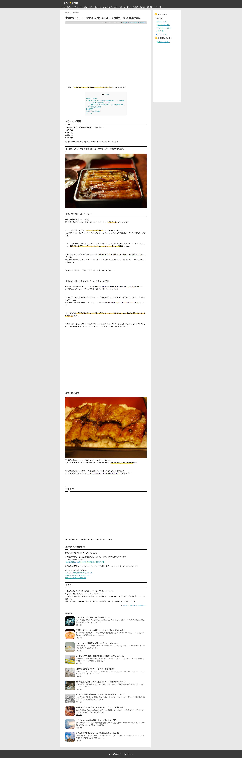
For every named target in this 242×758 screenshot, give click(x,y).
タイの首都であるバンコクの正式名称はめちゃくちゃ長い (98, 733)
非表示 (107, 94)
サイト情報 (157, 7)
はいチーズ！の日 (164, 25)
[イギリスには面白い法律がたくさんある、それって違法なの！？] (70, 712)
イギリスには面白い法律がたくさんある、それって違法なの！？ (100, 707)
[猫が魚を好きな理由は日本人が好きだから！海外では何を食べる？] (70, 687)
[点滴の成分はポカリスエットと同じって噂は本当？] (70, 674)
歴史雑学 (142, 7)
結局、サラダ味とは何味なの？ (75, 578)
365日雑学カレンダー (86, 7)
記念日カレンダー (164, 42)
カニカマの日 (162, 34)
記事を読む (79, 625)
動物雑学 (135, 7)
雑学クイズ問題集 (72, 7)
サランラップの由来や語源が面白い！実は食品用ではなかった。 (100, 656)
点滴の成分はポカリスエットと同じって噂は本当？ (95, 669)
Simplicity (126, 753)
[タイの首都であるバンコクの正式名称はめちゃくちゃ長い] (70, 738)
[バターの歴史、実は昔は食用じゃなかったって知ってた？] (70, 648)
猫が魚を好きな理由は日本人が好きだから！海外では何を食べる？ (101, 682)
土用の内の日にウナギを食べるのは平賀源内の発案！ (106, 105)
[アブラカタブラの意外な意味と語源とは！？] (70, 622)
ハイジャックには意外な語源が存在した (78, 573)
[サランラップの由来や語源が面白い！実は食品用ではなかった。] (70, 661)
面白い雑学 (98, 7)
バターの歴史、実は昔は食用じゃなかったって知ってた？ (98, 643)
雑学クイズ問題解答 (93, 111)
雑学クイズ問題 (91, 98)
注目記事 (89, 109)
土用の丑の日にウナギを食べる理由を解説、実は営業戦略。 (106, 100)
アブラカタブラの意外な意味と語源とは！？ (93, 617)
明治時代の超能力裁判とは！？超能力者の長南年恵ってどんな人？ (101, 694)
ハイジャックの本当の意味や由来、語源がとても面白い (97, 720)
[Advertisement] (106, 55)
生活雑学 (149, 7)
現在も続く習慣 (94, 107)
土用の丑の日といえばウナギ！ (99, 102)
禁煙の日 (161, 31)
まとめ (89, 113)
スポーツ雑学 (118, 7)
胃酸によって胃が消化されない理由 (77, 575)
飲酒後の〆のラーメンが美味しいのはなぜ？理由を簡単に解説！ (100, 630)
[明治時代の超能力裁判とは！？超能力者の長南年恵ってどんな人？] (70, 699)
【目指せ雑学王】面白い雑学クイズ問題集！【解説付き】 (85, 562)
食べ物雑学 (127, 7)
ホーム (64, 7)
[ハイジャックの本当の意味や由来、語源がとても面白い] (70, 725)
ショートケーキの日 (164, 28)
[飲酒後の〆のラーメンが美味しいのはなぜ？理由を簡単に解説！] (70, 635)
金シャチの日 (162, 22)
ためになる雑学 (107, 7)
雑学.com (118, 754)
